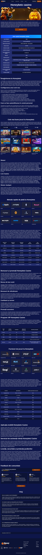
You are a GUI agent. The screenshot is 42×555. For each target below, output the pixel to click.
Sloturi (36, 127)
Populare (4, 127)
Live (15, 127)
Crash (25, 127)
